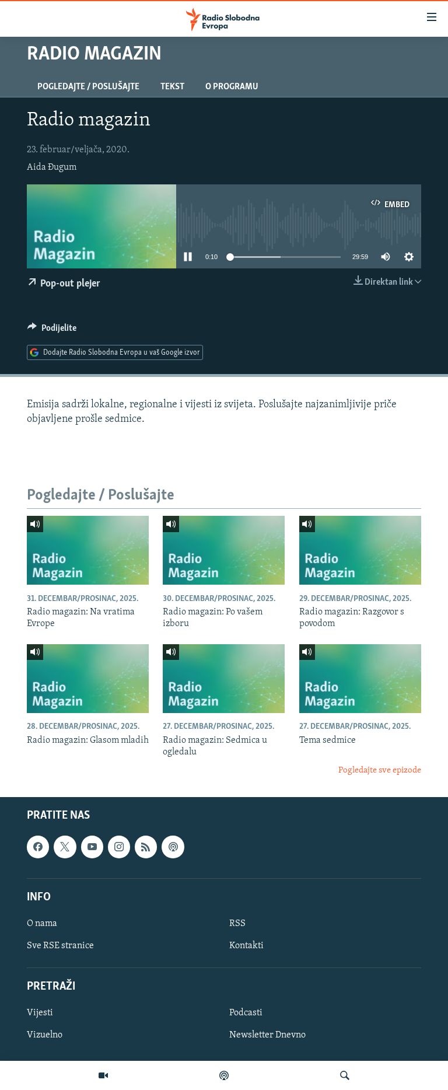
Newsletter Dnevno (267, 1035)
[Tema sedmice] (360, 678)
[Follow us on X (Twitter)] (65, 847)
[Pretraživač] (344, 1075)
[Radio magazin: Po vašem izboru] (224, 550)
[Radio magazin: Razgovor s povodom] (360, 550)
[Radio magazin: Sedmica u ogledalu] (224, 678)
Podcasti (245, 1013)
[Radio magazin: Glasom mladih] (88, 678)
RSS (237, 923)
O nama (42, 923)
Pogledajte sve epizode (379, 770)
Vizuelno (44, 1035)
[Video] (103, 1075)
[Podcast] (224, 1075)
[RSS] (146, 847)
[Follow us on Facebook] (38, 847)
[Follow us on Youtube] (92, 847)
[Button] (51, 331)
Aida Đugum (51, 167)
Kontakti (246, 946)
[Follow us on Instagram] (119, 847)
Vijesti (40, 1013)
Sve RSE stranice (60, 946)
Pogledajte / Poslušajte (88, 87)
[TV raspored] (173, 847)
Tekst (172, 87)
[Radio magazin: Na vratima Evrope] (88, 550)
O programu (231, 87)
